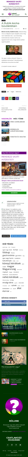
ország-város (7, 282)
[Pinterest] (6, 98)
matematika (19, 269)
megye (10, 272)
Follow (23, 304)
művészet (5, 274)
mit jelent (16, 272)
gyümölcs (18, 255)
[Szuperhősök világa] (5, 334)
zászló (14, 288)
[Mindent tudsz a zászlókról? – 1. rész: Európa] (5, 381)
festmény (21, 249)
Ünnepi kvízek (21, 450)
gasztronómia (8, 255)
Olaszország (5, 280)
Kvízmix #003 (8, 327)
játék (8, 91)
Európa (15, 249)
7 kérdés (8, 18)
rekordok (21, 283)
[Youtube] (20, 445)
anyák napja (4, 247)
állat (19, 288)
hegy (23, 255)
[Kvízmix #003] (14, 322)
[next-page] (5, 144)
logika (23, 263)
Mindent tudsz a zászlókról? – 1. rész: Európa (16, 381)
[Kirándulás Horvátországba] (5, 131)
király (14, 261)
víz (11, 288)
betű (9, 247)
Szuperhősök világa (16, 333)
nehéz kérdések (10, 277)
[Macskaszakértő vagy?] (14, 356)
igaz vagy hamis (7, 258)
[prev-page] (3, 144)
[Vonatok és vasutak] (5, 138)
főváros (13, 253)
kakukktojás (7, 260)
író (10, 291)
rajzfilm (15, 282)
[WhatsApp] (10, 98)
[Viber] (17, 98)
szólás (19, 285)
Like (24, 301)
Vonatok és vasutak (18, 137)
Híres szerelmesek (17, 122)
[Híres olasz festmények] (5, 341)
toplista (22, 285)
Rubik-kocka (18, 91)
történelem (5, 288)
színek (14, 285)
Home (3, 18)
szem (9, 285)
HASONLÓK (7, 119)
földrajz (6, 252)
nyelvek (21, 277)
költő (17, 260)
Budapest (13, 247)
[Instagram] (11, 445)
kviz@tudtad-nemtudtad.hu (19, 431)
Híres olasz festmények (17, 340)
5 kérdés (9, 450)
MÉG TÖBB (18, 119)
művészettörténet (13, 274)
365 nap (4, 450)
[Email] (13, 98)
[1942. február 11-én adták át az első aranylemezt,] (14, 220)
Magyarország (9, 269)
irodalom (17, 258)
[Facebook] (3, 98)
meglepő (5, 272)
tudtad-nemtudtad (8, 28)
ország (12, 280)
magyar (12, 91)
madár (4, 266)
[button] (2, 14)
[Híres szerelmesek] (5, 123)
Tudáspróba (14, 384)
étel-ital (5, 291)
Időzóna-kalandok (22, 109)
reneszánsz (4, 285)
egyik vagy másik (7, 250)
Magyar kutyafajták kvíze (7, 109)
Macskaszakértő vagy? (11, 367)
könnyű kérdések (11, 263)
